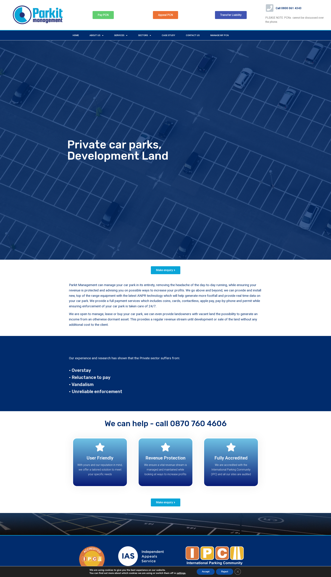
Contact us (193, 35)
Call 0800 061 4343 (289, 8)
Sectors (143, 35)
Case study (168, 35)
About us (94, 35)
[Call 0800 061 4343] (269, 8)
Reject (224, 571)
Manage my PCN (219, 35)
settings (181, 573)
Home (76, 35)
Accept (205, 571)
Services (119, 35)
